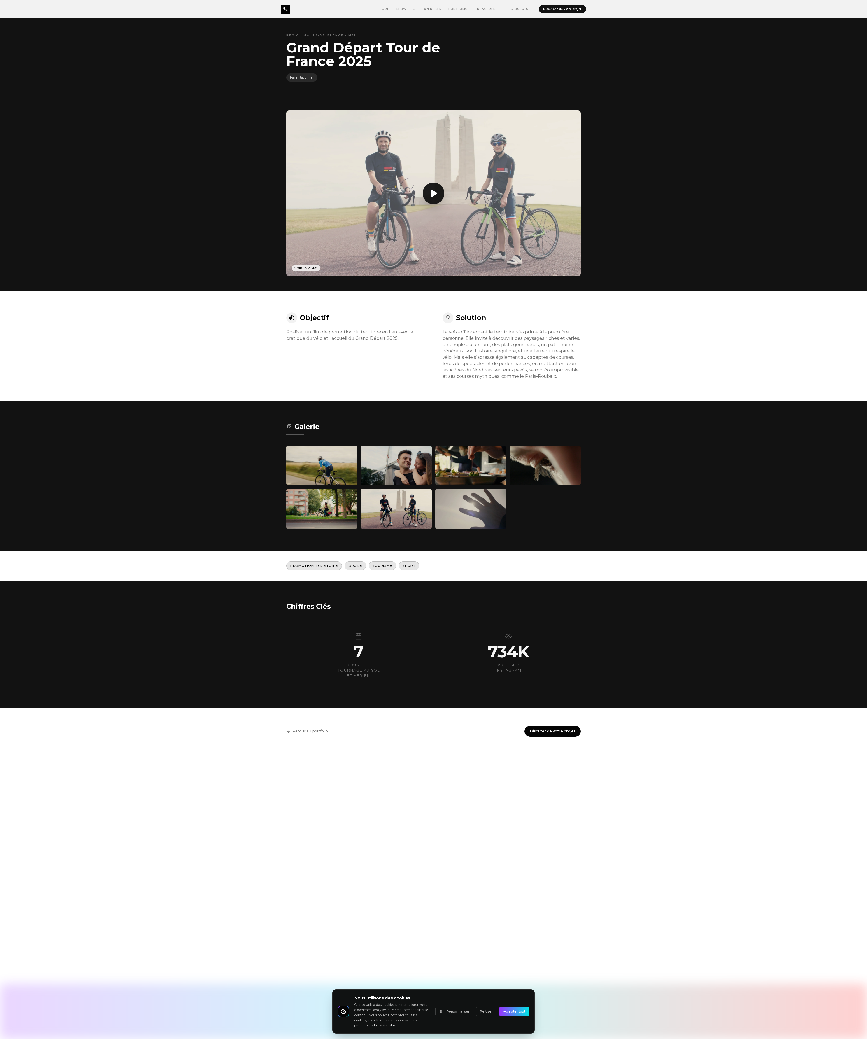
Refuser (486, 1011)
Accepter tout (514, 1011)
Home (384, 9)
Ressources (517, 9)
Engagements (487, 9)
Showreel (405, 9)
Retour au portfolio (310, 731)
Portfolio (458, 9)
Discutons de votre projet (562, 9)
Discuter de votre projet (552, 731)
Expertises (431, 9)
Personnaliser (457, 1011)
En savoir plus (384, 1025)
